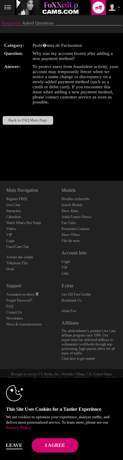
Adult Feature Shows (76, 217)
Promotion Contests (75, 229)
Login (10, 241)
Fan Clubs (68, 223)
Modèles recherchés (75, 199)
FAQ (9, 306)
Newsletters (14, 318)
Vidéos (11, 229)
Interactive (13, 211)
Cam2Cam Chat (17, 247)
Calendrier (13, 217)
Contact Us (14, 312)
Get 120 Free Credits (76, 294)
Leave (14, 445)
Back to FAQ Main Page (27, 120)
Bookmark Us (71, 300)
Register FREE (16, 199)
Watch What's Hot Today (23, 223)
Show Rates (70, 211)
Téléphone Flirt (17, 263)
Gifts (65, 273)
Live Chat (13, 205)
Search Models (72, 205)
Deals (10, 269)
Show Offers (70, 235)
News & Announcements (24, 324)
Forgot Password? (19, 300)
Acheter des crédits (19, 257)
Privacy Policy (18, 427)
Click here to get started (78, 358)
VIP (9, 235)
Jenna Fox (68, 311)
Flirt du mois (70, 241)
